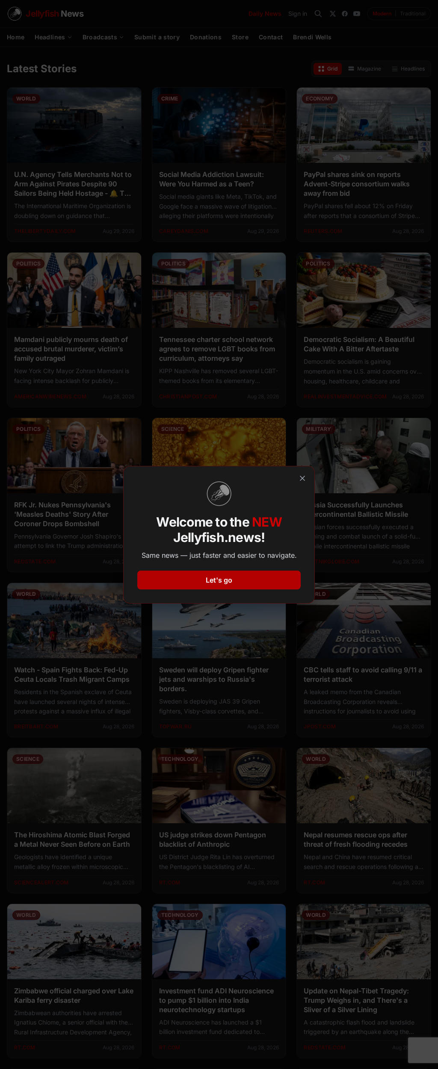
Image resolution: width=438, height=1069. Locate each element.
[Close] (302, 478)
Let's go (219, 580)
